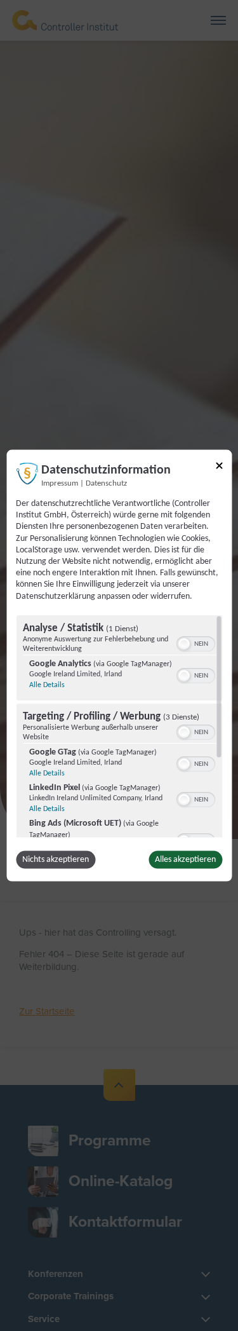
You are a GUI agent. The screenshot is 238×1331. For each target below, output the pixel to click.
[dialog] (119, 666)
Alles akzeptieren (185, 859)
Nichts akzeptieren (55, 859)
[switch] (195, 642)
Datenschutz (106, 484)
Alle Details (46, 684)
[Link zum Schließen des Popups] (219, 468)
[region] (119, 726)
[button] (183, 643)
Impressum (59, 484)
